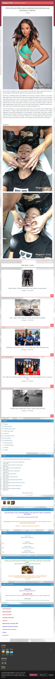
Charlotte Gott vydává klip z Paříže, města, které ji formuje (27, 408)
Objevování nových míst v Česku (9, 473)
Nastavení (51, 674)
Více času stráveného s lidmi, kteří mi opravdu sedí (13, 462)
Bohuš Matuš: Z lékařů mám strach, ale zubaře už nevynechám (27, 288)
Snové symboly (7, 438)
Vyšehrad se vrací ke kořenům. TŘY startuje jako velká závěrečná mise (27, 347)
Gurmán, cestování (8, 442)
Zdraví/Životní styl (8, 440)
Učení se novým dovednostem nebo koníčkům (12, 479)
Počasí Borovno (27, 550)
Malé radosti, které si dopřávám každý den (12, 488)
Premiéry (6, 447)
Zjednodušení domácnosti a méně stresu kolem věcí (14, 482)
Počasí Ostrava (27, 546)
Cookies (6, 449)
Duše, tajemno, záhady (9, 435)
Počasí (50, 649)
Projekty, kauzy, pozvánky (9, 428)
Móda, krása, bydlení (8, 431)
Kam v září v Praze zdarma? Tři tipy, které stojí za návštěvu (27, 318)
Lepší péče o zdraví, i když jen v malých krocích (13, 464)
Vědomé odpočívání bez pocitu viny (10, 476)
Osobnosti (6, 433)
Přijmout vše (33, 674)
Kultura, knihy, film (8, 426)
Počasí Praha (27, 535)
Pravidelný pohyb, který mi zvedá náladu (11, 470)
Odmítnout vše (43, 674)
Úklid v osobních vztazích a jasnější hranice (12, 467)
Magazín (28, 12)
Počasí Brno (27, 542)
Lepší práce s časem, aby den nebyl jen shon (12, 485)
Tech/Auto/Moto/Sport (9, 445)
